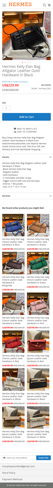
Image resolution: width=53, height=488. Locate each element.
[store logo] (20, 4)
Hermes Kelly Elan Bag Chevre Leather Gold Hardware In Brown (38, 242)
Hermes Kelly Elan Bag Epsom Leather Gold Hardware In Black (38, 396)
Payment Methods (12, 479)
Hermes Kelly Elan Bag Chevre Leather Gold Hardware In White (13, 396)
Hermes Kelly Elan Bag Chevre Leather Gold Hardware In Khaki (13, 320)
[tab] (26, 157)
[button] (22, 62)
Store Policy (8, 472)
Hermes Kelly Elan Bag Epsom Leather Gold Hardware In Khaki (13, 434)
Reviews (6, 195)
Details (5, 157)
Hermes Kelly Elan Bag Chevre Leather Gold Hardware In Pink (38, 320)
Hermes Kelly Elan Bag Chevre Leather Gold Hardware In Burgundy (13, 281)
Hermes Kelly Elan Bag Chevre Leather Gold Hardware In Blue (13, 242)
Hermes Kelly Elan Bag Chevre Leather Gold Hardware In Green (38, 280)
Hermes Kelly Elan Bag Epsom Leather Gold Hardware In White (38, 434)
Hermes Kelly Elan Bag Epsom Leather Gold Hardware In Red (38, 358)
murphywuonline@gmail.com (18, 466)
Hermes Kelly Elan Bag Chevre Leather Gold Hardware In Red (13, 358)
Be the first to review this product (15, 82)
